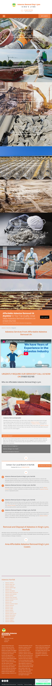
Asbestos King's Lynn (10, 584)
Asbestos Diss (8, 589)
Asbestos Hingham (9, 620)
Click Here (20, 402)
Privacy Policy (20, 684)
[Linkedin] (7, 681)
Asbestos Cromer (9, 607)
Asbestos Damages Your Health (10, 448)
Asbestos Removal (7, 436)
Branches (6, 641)
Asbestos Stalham (9, 610)
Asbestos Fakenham (9, 621)
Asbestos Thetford (9, 582)
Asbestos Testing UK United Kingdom (26, 128)
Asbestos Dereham (9, 612)
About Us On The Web (8, 638)
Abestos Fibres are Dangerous (10, 446)
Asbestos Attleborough (10, 587)
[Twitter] (5, 681)
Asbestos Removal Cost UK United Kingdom (26, 225)
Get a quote (44, 16)
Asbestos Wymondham (10, 615)
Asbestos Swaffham (9, 618)
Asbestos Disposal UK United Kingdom (26, 291)
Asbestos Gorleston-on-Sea (11, 599)
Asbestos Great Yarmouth (11, 597)
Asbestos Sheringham (10, 590)
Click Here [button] (46, 681)
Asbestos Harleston (9, 605)
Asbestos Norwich (9, 600)
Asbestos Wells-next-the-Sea (11, 592)
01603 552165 (28, 10)
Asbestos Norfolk (45, 466)
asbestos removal (35, 422)
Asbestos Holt (8, 602)
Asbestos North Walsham (11, 594)
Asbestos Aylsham (9, 595)
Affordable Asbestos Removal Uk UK (9, 684)
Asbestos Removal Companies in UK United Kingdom (26, 61)
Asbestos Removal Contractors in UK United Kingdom (26, 258)
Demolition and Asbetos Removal (11, 451)
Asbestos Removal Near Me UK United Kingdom (26, 94)
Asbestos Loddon (9, 608)
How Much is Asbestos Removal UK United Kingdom (26, 192)
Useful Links (6, 640)
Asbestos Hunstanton (10, 616)
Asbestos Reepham (9, 586)
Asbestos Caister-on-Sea (10, 613)
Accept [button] (47, 683)
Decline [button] (39, 683)
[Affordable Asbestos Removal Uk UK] (4, 630)
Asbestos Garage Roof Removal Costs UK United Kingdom (26, 159)
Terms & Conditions (28, 684)
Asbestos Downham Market (11, 603)
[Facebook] (3, 681)
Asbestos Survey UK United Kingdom (26, 30)
